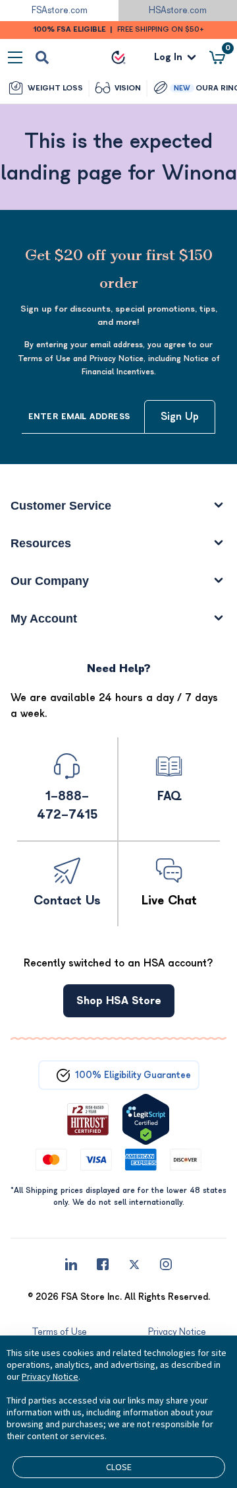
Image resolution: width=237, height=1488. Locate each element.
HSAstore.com (178, 10)
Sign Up (180, 417)
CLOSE (119, 1467)
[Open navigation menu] (15, 58)
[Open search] (42, 57)
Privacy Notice (50, 1376)
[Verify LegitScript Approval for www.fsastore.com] (146, 1119)
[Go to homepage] (118, 57)
